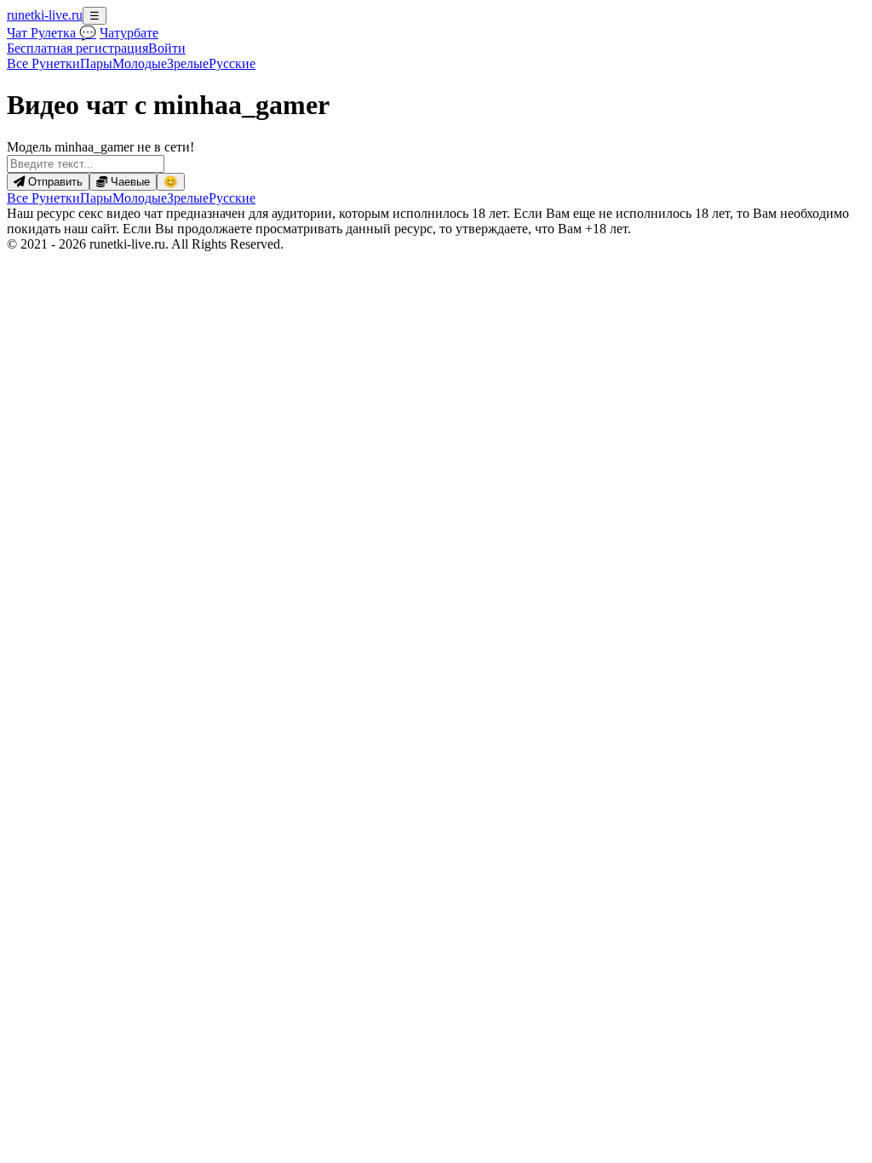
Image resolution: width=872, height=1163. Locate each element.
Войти (167, 48)
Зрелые (188, 63)
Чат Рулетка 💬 (51, 33)
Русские (232, 63)
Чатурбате (129, 33)
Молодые (139, 63)
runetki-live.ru (45, 15)
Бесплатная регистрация (77, 48)
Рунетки (43, 63)
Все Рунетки (43, 198)
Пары (96, 63)
